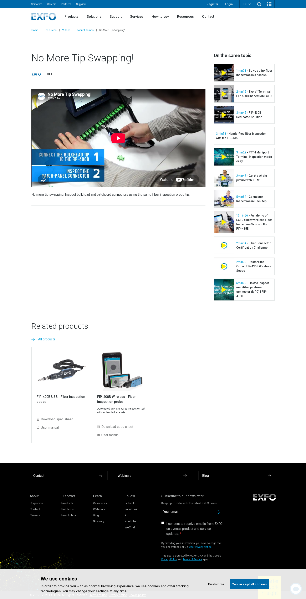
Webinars (99, 509)
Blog (96, 515)
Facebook (131, 509)
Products (71, 17)
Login (229, 4)
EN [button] (244, 4)
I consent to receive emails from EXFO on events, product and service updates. (194, 529)
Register (212, 4)
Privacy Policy (169, 559)
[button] (259, 4)
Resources (185, 17)
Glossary (98, 521)
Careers (51, 4)
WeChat (130, 527)
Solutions (94, 17)
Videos (66, 30)
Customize (216, 584)
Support (116, 17)
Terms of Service (192, 559)
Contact (208, 17)
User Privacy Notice (200, 546)
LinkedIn (130, 503)
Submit (219, 512)
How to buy (160, 17)
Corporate (36, 4)
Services (136, 17)
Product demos (85, 30)
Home (34, 30)
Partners (66, 4)
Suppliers (81, 4)
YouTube (131, 521)
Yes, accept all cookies (249, 584)
